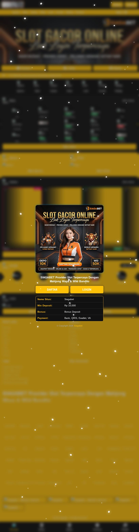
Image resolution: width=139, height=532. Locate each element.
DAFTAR (52, 289)
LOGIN (86, 289)
